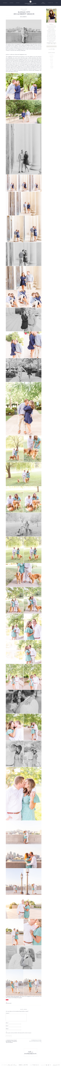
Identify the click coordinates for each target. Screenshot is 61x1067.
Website (7, 1028)
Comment (8, 1013)
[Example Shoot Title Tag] (23, 31)
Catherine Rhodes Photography (13, 996)
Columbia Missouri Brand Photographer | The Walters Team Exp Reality (11, 1041)
